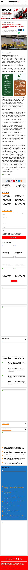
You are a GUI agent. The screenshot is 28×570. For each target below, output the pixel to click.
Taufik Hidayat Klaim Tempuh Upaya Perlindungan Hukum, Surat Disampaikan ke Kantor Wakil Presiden (19, 196)
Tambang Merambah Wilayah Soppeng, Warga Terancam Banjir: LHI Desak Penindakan (14, 496)
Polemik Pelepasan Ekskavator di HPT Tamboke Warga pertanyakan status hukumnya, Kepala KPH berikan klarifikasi (16, 363)
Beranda (3, 566)
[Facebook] (7, 181)
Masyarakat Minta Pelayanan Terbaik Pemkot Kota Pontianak (7, 186)
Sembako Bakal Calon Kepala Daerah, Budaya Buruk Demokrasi (14, 491)
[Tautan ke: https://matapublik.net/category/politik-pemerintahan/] (25, 423)
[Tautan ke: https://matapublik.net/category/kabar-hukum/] (25, 339)
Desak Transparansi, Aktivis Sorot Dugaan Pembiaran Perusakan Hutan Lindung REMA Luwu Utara (7, 204)
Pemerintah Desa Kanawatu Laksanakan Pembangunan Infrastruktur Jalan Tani (12, 511)
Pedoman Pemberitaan (5, 568)
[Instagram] (11, 181)
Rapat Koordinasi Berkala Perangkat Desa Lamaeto (13, 506)
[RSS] (21, 181)
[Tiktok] (17, 181)
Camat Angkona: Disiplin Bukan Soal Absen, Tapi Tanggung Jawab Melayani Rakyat (20, 204)
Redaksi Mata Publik (11, 566)
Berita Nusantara (5, 31)
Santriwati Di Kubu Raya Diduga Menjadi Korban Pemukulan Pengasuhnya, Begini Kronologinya (20, 187)
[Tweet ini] (21, 30)
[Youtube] (14, 181)
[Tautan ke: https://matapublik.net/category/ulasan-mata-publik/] (25, 429)
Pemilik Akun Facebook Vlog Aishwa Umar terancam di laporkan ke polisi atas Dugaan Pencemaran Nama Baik (13, 487)
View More (14, 281)
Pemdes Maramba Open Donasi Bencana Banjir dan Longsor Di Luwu (14, 501)
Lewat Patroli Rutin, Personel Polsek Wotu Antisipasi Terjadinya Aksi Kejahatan (7, 196)
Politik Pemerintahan (11, 31)
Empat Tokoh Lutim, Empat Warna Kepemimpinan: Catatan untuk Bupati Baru (14, 455)
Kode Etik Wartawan (16, 568)
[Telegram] (19, 181)
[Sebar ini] (19, 30)
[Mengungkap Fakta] (14, 1)
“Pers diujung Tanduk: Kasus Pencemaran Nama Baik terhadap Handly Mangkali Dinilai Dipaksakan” (14, 459)
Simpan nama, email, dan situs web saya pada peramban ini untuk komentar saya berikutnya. (12, 234)
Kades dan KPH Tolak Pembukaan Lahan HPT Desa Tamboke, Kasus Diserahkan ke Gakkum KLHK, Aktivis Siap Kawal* (7, 200)
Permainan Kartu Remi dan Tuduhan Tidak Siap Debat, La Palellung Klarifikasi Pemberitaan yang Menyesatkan (14, 516)
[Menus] (2, 1)
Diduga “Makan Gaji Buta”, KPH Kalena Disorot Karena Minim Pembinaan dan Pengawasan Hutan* (20, 200)
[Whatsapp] (19, 33)
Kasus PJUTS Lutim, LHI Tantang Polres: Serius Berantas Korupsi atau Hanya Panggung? (14, 463)
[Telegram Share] (23, 30)
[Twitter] (9, 181)
